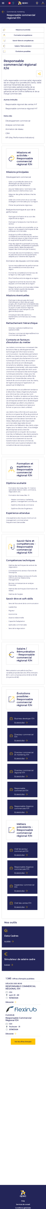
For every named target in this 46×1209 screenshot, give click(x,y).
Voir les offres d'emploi (23, 1042)
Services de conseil (23, 1204)
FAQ (23, 1201)
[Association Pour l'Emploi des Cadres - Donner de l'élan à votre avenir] (23, 3)
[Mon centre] (37, 3)
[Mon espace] (43, 3)
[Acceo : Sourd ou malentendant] (13, 3)
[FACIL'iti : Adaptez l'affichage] (9, 3)
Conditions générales (23, 1208)
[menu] (3, 3)
